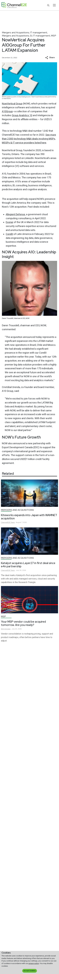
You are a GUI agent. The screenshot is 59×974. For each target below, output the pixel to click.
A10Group (7, 111)
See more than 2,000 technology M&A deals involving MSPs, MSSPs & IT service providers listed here (29, 138)
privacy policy (34, 963)
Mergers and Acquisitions (15, 32)
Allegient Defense (15, 214)
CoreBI (9, 234)
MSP (53, 35)
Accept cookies (29, 971)
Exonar (9, 222)
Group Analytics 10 (22, 115)
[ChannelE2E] (14, 5)
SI (31, 35)
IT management (38, 32)
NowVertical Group (12, 103)
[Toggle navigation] (54, 5)
